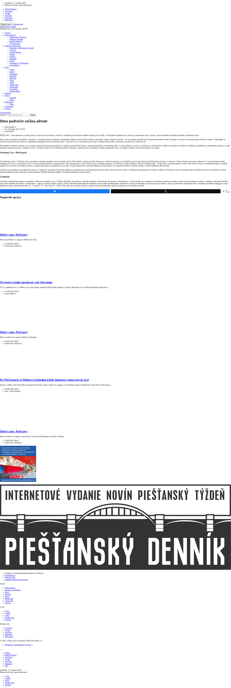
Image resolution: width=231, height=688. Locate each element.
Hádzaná (13, 76)
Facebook (8, 628)
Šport (7, 67)
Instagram (8, 634)
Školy (12, 104)
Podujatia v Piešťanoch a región (22, 48)
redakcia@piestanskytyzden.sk (16, 580)
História (8, 93)
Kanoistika (14, 89)
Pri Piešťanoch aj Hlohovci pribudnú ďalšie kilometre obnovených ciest (44, 379)
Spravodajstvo (10, 35)
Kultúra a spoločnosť (13, 46)
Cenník (7, 613)
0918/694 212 (10, 575)
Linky (7, 615)
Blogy (7, 96)
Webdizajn (9, 645)
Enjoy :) (29, 645)
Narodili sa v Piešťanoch (19, 63)
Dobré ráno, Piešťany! (18, 37)
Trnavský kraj (15, 44)
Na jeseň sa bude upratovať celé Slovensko (26, 282)
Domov (8, 33)
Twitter (7, 630)
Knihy (12, 61)
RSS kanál (9, 637)
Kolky (12, 83)
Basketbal (13, 74)
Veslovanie (14, 87)
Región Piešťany (16, 41)
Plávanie (13, 78)
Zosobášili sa (14, 65)
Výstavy (13, 50)
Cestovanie (9, 106)
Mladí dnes (9, 102)
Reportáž (13, 59)
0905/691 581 (10, 577)
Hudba (12, 54)
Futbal (12, 70)
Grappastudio (19, 645)
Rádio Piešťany (15, 52)
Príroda (12, 57)
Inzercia (8, 109)
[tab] (7, 653)
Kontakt (8, 620)
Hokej (12, 72)
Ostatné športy (15, 91)
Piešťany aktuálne (16, 39)
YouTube (8, 632)
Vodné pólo (14, 85)
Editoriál (13, 98)
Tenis (12, 80)
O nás (7, 611)
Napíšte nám (9, 618)
